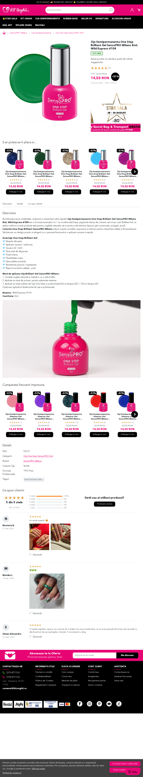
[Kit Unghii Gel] (16, 10)
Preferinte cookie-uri (12, 773)
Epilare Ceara (24, 25)
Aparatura (102, 19)
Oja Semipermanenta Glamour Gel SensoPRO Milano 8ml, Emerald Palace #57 (71, 416)
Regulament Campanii (45, 685)
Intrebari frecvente (123, 677)
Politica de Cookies (44, 681)
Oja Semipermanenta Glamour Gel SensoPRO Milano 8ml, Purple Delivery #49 (43, 416)
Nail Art (7, 25)
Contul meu (93, 672)
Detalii (20, 204)
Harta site (118, 681)
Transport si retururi (71, 685)
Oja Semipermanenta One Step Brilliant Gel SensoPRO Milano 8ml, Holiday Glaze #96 (15, 174)
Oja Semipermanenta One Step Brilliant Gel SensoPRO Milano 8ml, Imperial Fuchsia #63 (127, 174)
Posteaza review (104, 504)
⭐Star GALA (10, 19)
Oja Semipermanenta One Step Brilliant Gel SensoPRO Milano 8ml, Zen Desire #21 (99, 174)
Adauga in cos (15, 192)
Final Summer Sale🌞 (34, 479)
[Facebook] (80, 704)
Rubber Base (70, 19)
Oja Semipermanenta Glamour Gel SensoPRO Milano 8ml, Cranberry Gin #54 (99, 416)
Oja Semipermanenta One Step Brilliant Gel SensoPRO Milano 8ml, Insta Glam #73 (71, 174)
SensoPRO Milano (18, 33)
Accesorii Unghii (121, 19)
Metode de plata (69, 681)
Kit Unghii (26, 19)
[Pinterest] (99, 704)
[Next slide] (134, 171)
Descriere (7, 204)
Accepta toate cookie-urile (125, 764)
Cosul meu (67, 677)
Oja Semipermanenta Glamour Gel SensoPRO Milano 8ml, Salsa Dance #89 (15, 416)
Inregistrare (93, 677)
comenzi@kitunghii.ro (15, 688)
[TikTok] (119, 704)
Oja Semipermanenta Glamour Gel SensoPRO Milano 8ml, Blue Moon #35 (127, 416)
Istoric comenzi (95, 685)
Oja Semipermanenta (47, 19)
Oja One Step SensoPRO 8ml (69, 33)
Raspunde (37, 554)
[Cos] (138, 10)
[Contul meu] (132, 10)
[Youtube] (109, 704)
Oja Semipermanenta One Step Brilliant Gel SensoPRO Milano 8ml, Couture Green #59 (43, 174)
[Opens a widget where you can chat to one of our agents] (132, 772)
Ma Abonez (127, 655)
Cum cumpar (68, 672)
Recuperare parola (97, 681)
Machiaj (40, 25)
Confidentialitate (43, 677)
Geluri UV (86, 19)
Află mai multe (38, 769)
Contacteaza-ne (121, 672)
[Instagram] (89, 704)
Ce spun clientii (35, 204)
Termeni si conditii (43, 672)
